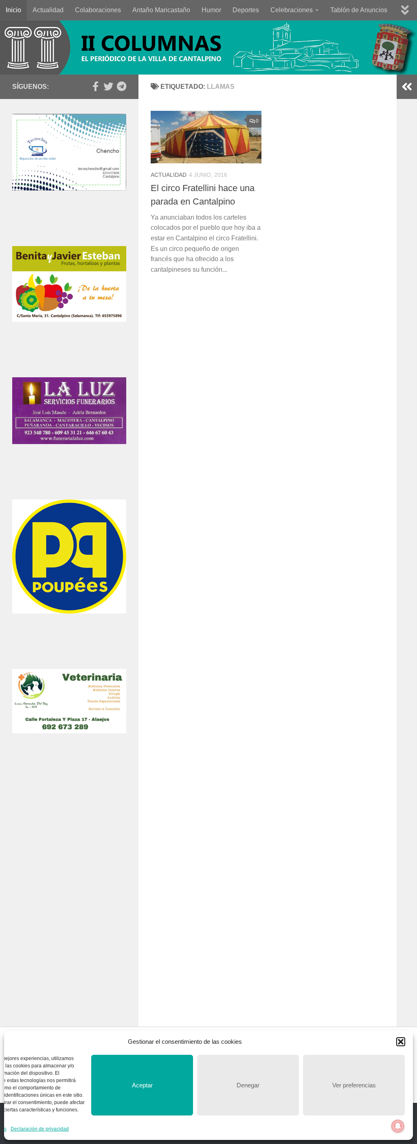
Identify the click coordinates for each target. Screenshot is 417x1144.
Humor (211, 10)
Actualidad (48, 10)
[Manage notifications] (397, 1126)
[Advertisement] (69, 837)
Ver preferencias (354, 1085)
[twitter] (108, 86)
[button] (401, 1042)
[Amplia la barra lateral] (407, 87)
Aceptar (142, 1085)
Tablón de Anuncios (358, 10)
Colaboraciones (98, 10)
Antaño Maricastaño (161, 10)
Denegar (248, 1085)
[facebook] (95, 86)
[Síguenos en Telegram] (121, 86)
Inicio (13, 10)
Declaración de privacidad (40, 1129)
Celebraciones (291, 10)
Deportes (246, 10)
